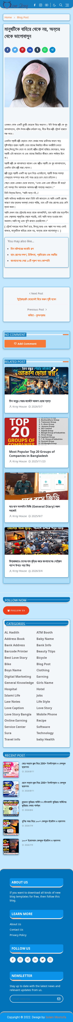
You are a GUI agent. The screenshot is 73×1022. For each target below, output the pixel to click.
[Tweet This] (15, 50)
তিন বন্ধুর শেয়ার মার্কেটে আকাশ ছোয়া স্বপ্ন (30, 401)
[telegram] (28, 960)
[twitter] (43, 960)
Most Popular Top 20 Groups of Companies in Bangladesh (32, 454)
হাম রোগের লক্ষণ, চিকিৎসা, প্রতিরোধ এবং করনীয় (34, 255)
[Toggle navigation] (67, 5)
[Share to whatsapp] (45, 50)
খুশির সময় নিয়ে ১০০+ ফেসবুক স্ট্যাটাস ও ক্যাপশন (43, 821)
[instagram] (41, 5)
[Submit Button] (59, 998)
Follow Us (17, 610)
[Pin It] (22, 50)
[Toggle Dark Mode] (54, 5)
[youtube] (47, 5)
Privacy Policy (18, 935)
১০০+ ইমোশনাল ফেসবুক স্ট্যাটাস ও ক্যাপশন (41, 840)
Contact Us (16, 929)
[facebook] (35, 5)
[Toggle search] (60, 5)
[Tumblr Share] (37, 50)
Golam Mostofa (55, 1017)
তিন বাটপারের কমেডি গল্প (22, 249)
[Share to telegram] (52, 50)
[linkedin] (35, 960)
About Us (15, 924)
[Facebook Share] (7, 50)
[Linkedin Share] (30, 50)
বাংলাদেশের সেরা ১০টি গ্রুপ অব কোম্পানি (30, 261)
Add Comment (27, 343)
